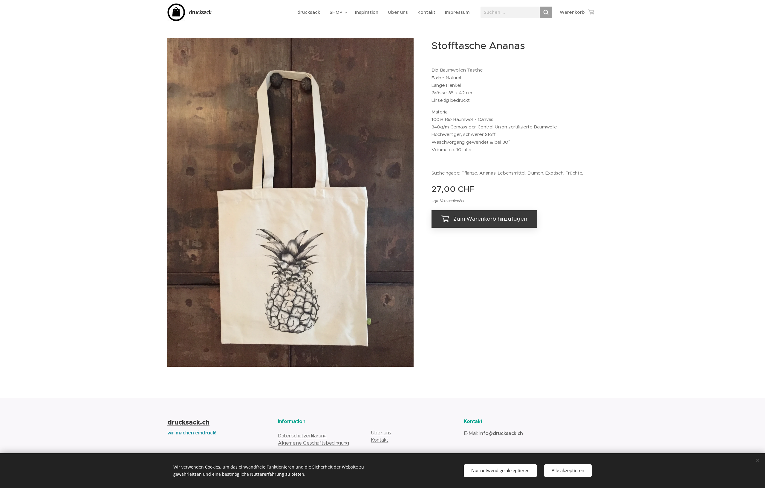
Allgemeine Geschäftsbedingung (313, 443)
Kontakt (379, 440)
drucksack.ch (188, 422)
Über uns (381, 433)
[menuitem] (310, 12)
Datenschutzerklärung (302, 436)
